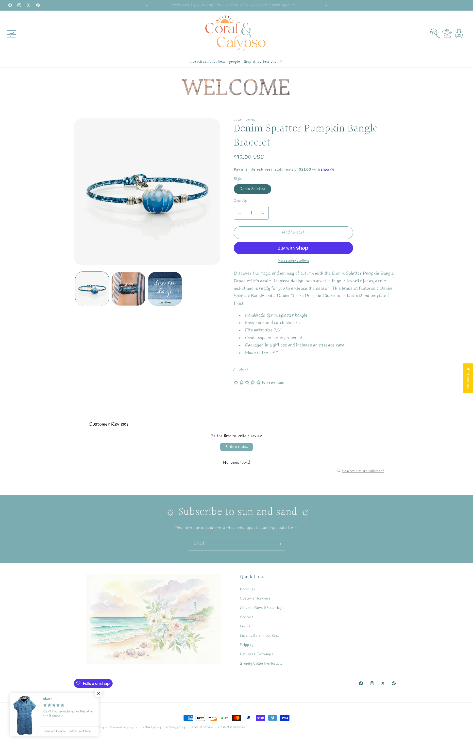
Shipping (246, 644)
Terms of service (201, 727)
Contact (246, 617)
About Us (247, 589)
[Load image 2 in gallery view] (128, 289)
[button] (11, 33)
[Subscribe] (279, 544)
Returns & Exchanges (257, 654)
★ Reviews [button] (468, 378)
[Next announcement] (326, 5)
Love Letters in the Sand (260, 635)
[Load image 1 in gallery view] (92, 289)
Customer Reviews (255, 598)
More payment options (293, 261)
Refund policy (151, 727)
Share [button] (243, 369)
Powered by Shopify (123, 727)
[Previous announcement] (146, 5)
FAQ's (245, 626)
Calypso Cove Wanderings (262, 607)
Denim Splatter (252, 188)
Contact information (232, 727)
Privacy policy (175, 727)
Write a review (236, 446)
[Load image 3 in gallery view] (165, 289)
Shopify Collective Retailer (262, 663)
